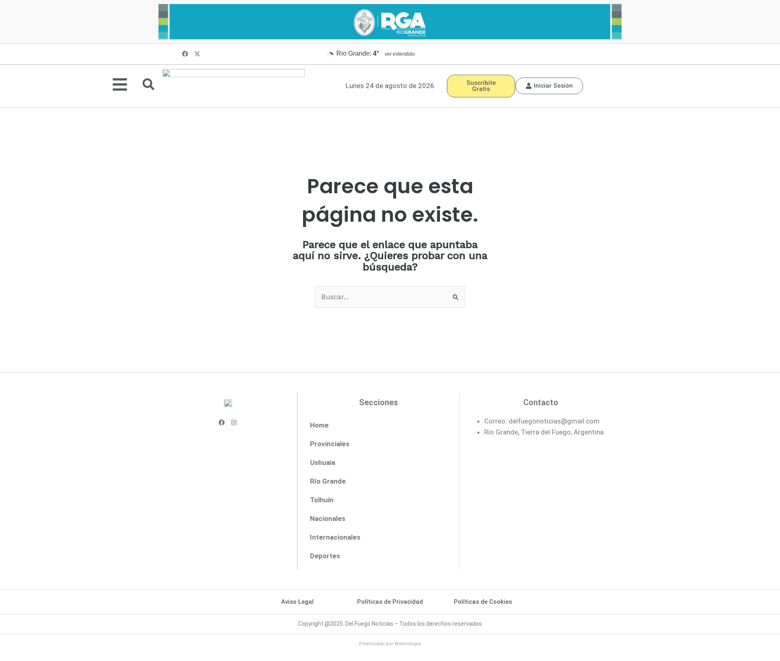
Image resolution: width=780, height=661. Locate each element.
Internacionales (335, 537)
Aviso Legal (297, 601)
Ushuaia (322, 462)
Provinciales (329, 444)
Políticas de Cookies (483, 601)
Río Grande (328, 481)
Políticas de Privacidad (390, 601)
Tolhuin (322, 500)
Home (319, 425)
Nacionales (327, 518)
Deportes (325, 556)
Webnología (407, 643)
